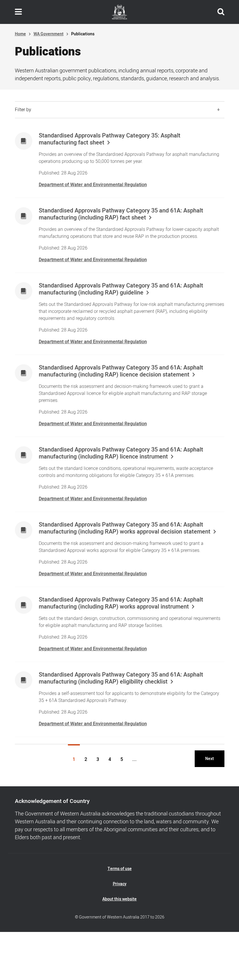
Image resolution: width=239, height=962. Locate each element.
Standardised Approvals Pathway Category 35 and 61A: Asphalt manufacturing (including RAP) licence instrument (121, 453)
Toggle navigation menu (18, 11)
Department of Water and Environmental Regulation (93, 184)
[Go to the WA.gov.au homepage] (119, 11)
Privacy (119, 884)
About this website (119, 899)
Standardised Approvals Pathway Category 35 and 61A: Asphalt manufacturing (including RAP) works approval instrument (121, 603)
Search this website (220, 11)
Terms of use (120, 869)
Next (209, 759)
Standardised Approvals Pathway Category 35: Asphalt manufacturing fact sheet (109, 139)
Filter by (23, 109)
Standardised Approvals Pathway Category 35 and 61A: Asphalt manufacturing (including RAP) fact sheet (121, 214)
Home (20, 34)
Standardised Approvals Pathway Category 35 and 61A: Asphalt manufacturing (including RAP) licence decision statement (121, 371)
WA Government (49, 34)
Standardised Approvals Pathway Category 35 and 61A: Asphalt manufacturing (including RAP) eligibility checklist (121, 678)
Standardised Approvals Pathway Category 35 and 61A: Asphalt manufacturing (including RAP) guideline (121, 289)
